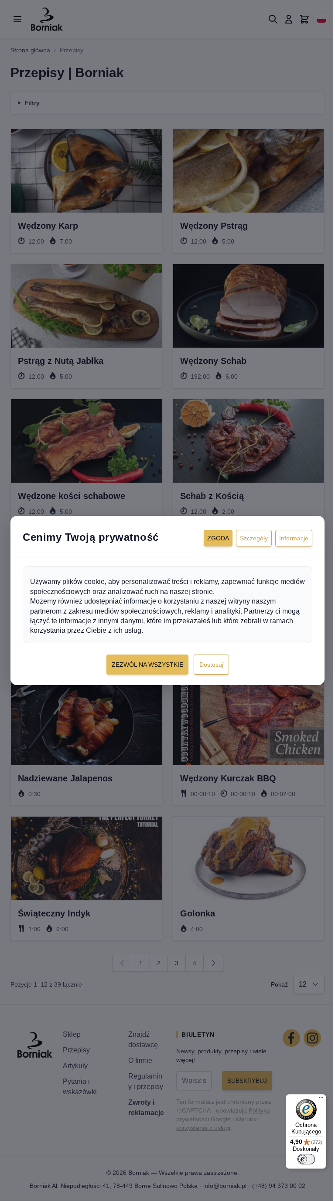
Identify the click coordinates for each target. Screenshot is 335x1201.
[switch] (299, 1159)
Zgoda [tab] (211, 538)
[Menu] (314, 1099)
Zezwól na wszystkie (144, 664)
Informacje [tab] (287, 538)
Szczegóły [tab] (247, 538)
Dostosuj (208, 664)
